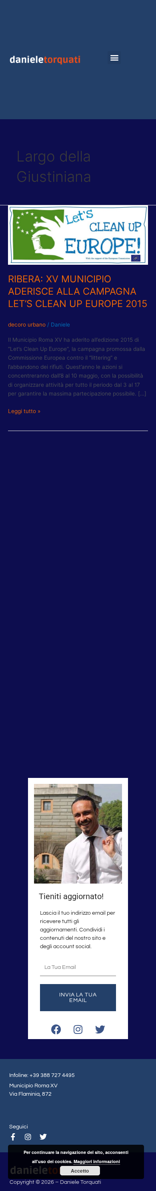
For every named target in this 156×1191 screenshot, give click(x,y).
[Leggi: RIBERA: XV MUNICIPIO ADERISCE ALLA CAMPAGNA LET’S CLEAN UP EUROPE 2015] (78, 235)
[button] (114, 57)
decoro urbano (27, 324)
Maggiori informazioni (97, 1161)
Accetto (80, 1170)
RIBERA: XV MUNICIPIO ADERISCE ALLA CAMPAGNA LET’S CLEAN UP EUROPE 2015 (77, 291)
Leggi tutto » (24, 410)
